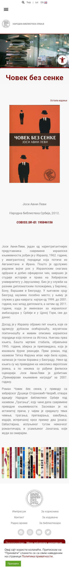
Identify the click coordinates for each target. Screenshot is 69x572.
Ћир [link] (28, 2)
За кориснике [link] (50, 511)
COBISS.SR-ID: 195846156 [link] (35, 222)
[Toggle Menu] (6, 9)
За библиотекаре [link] (50, 522)
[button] (23, 2)
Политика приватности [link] (37, 556)
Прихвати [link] (13, 563)
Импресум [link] (19, 511)
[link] (62, 60)
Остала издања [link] (58, 100)
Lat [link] (36, 2)
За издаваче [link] (50, 517)
